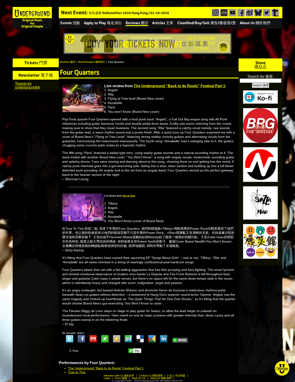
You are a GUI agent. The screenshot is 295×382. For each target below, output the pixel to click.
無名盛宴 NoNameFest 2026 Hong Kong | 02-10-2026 (129, 13)
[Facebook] (81, 338)
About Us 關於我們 (255, 23)
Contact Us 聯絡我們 (150, 375)
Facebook (240, 12)
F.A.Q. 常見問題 (176, 375)
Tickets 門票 (35, 62)
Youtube (232, 12)
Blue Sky (257, 12)
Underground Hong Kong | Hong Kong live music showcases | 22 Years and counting (32, 18)
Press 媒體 (121, 378)
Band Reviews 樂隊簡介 (91, 62)
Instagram (215, 12)
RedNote (223, 12)
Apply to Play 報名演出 (103, 23)
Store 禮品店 (260, 64)
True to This (77, 372)
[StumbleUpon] (128, 338)
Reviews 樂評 (137, 23)
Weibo (249, 12)
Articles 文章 (162, 23)
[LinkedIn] (163, 338)
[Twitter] (69, 338)
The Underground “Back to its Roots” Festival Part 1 (179, 86)
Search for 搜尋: (261, 76)
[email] (93, 338)
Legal (107, 378)
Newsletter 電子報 (35, 75)
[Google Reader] (152, 338)
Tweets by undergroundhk (27, 85)
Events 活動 (70, 23)
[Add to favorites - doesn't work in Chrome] (116, 338)
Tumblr (274, 12)
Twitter (266, 12)
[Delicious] (140, 338)
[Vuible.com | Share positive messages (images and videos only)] (105, 341)
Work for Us (138, 378)
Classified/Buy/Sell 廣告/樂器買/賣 (206, 23)
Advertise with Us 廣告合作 (119, 375)
